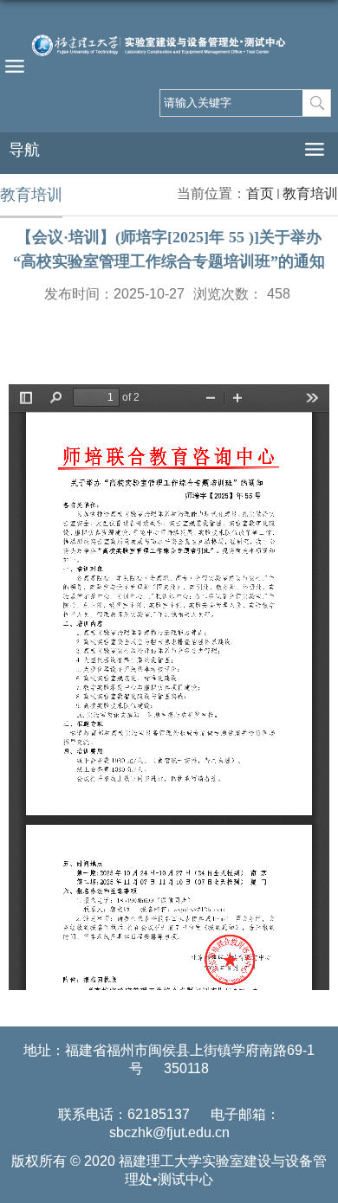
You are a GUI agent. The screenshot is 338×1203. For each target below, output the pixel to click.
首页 (260, 193)
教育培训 (310, 193)
